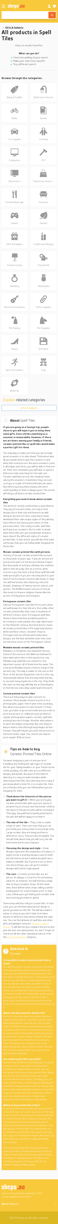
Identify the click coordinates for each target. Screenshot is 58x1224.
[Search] (52, 15)
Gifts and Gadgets (16, 937)
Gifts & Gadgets (14, 27)
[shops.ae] (24, 6)
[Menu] (3, 6)
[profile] (49, 6)
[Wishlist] (54, 6)
